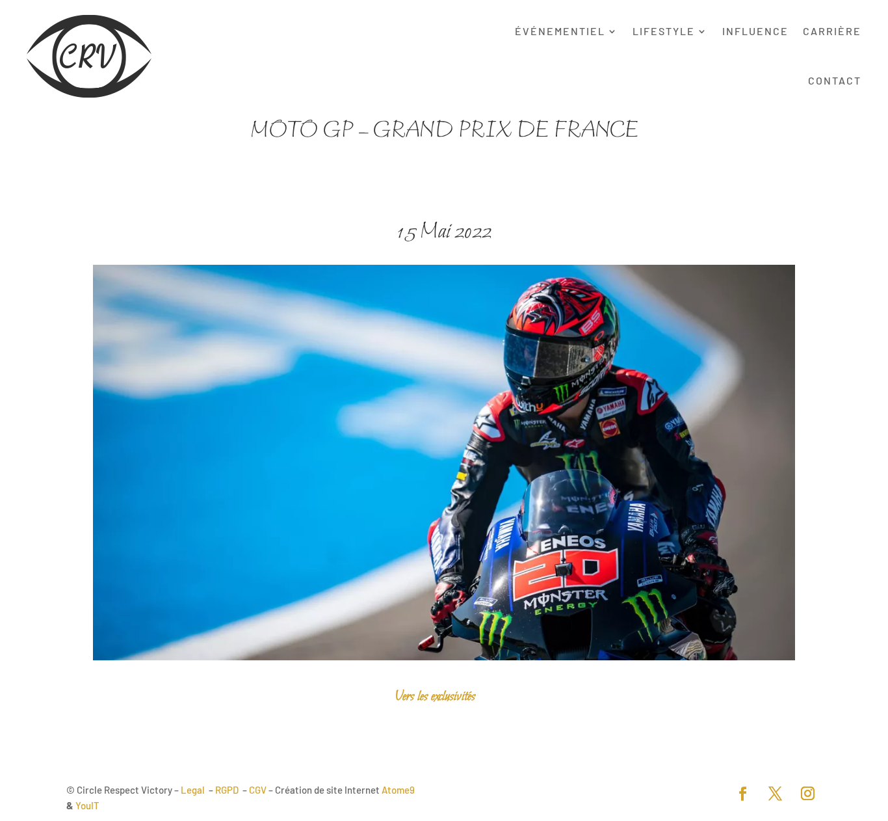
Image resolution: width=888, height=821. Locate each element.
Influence (755, 31)
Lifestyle (664, 31)
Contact (834, 80)
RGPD (227, 790)
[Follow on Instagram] (808, 793)
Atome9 (398, 790)
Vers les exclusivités (435, 696)
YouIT (87, 805)
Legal (193, 790)
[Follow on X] (775, 793)
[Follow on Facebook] (743, 793)
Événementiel (560, 31)
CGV (258, 790)
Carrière (832, 31)
